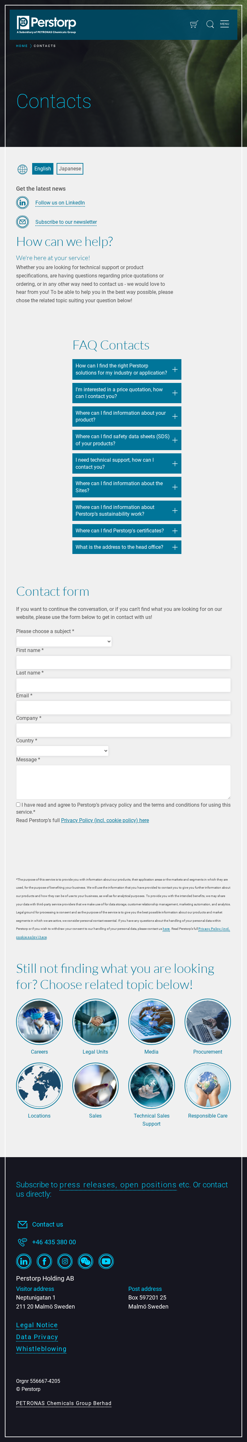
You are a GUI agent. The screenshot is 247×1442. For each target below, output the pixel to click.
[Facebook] (44, 1261)
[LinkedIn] (24, 1261)
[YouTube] (106, 1261)
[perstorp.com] (50, 25)
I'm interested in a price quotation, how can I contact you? (119, 393)
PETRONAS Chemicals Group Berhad (64, 1403)
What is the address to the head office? (119, 547)
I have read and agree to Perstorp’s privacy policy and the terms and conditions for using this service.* (123, 808)
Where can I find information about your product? (121, 416)
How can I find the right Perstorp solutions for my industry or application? (121, 369)
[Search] (210, 24)
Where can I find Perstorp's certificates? (120, 531)
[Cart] (194, 24)
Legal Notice (37, 1325)
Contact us (47, 1224)
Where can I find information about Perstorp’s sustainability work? (115, 510)
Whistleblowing (41, 1349)
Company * (28, 718)
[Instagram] (65, 1261)
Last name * (30, 673)
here (166, 928)
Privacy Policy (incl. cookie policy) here (105, 820)
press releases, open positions (118, 1184)
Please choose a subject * (45, 631)
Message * (28, 760)
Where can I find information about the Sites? (119, 487)
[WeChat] (85, 1261)
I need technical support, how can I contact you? (115, 463)
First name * (30, 650)
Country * (26, 741)
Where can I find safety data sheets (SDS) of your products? (123, 440)
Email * (24, 696)
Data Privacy (37, 1337)
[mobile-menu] (224, 24)
